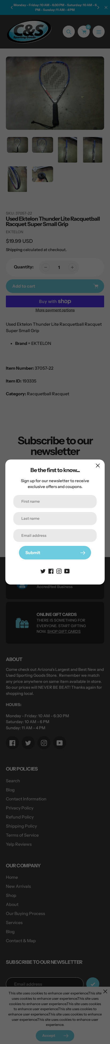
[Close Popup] (98, 465)
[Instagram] (59, 570)
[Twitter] (43, 570)
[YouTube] (67, 570)
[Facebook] (51, 570)
